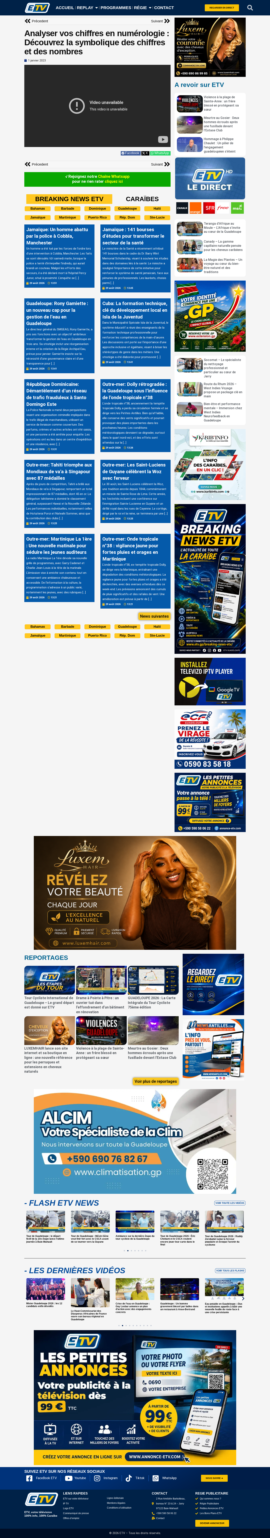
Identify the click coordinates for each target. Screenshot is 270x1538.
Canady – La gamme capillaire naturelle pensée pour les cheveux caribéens (223, 246)
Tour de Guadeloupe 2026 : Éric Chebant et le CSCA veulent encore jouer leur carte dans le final (133, 1240)
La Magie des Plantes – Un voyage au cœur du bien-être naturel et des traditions (223, 266)
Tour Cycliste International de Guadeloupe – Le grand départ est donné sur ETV (49, 1002)
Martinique (67, 217)
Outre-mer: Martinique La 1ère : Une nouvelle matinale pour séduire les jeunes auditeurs (59, 545)
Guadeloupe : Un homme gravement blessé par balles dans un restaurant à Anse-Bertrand (135, 1306)
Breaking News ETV (69, 199)
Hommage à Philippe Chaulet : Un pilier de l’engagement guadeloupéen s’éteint (220, 145)
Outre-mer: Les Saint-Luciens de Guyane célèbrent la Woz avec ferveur (134, 471)
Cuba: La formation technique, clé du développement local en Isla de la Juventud (134, 310)
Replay (85, 7)
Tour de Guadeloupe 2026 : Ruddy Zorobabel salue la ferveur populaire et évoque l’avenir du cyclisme (179, 1240)
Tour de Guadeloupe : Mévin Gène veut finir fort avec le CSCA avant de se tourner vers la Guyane (45, 1239)
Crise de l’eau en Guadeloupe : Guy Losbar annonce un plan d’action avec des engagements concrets (89, 1308)
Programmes (116, 7)
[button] (250, 7)
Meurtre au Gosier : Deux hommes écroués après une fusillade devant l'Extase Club (221, 124)
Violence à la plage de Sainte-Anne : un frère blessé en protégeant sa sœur (221, 103)
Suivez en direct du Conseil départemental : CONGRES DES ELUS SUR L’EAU (223, 1306)
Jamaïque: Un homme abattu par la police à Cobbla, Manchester (57, 236)
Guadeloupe (127, 208)
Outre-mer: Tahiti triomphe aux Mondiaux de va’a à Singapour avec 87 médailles (59, 471)
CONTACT (164, 7)
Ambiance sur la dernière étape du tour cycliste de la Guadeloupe (90, 1237)
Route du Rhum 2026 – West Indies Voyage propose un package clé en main (223, 390)
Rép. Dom (127, 217)
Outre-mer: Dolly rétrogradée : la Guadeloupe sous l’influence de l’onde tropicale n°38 (135, 391)
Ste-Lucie (157, 217)
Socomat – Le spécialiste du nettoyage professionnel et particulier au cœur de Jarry (222, 368)
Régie (140, 7)
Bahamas (37, 208)
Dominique (97, 208)
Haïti (157, 208)
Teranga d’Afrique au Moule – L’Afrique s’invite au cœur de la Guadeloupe (222, 228)
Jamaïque (37, 217)
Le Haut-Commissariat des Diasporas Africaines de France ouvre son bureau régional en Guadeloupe (44, 1315)
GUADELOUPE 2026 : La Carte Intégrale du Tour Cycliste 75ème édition (152, 1002)
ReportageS (46, 957)
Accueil (65, 7)
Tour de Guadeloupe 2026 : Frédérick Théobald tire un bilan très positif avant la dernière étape (224, 1239)
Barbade (67, 208)
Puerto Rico (97, 217)
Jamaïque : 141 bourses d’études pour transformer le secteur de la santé (133, 236)
